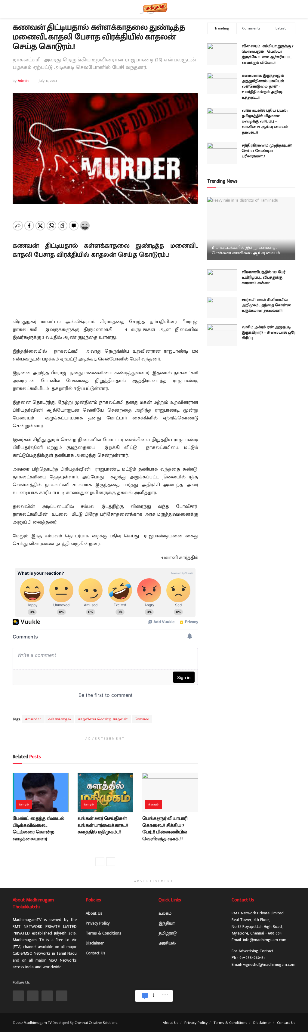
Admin (23, 80)
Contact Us (95, 953)
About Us (94, 913)
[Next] (110, 861)
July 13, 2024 (47, 80)
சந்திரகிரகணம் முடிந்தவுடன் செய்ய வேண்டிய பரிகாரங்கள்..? (267, 150)
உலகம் (165, 913)
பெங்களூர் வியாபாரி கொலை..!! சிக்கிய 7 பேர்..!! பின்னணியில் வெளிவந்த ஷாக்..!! (165, 828)
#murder (33, 719)
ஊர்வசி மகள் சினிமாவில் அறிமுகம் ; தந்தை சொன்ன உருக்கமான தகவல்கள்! (266, 305)
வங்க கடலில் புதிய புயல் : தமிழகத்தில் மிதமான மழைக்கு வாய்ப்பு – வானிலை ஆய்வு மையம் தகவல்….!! (265, 121)
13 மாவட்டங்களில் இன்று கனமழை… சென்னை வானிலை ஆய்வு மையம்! (246, 250)
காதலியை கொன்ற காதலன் (103, 719)
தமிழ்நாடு (168, 933)
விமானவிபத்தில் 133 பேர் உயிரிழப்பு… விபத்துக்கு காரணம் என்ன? (263, 277)
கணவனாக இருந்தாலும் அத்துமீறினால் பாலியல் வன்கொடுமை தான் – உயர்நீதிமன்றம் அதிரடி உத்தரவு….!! (263, 86)
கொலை (142, 719)
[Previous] (99, 861)
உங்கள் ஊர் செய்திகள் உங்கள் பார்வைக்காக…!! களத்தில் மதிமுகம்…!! (103, 825)
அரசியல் (167, 943)
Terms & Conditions (103, 933)
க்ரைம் (24, 804)
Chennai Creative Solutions (96, 1023)
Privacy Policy (97, 923)
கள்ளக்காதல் (59, 719)
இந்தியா (166, 923)
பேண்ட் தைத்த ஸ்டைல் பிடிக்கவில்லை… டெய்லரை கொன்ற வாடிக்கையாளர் (38, 828)
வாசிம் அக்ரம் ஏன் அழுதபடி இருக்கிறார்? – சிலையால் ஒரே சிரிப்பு (268, 332)
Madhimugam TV (38, 1023)
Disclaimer (95, 943)
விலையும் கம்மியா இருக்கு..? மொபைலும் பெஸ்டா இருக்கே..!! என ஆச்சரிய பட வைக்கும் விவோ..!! (268, 54)
